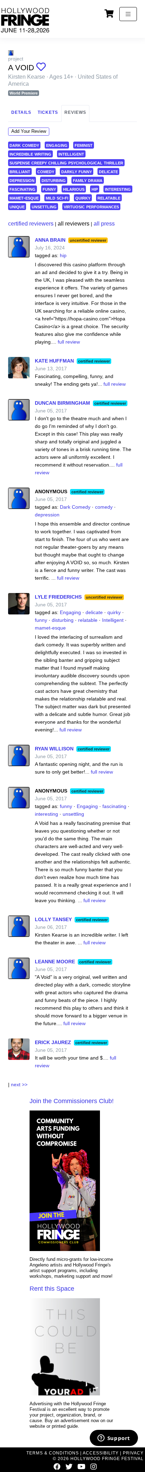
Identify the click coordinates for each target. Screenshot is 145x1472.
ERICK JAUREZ (53, 1042)
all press (104, 224)
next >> (19, 1084)
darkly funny (76, 171)
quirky (82, 198)
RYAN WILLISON (54, 748)
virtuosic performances (91, 206)
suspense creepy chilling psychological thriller (66, 162)
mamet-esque (24, 198)
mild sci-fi (57, 198)
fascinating (23, 189)
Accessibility (101, 1453)
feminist (84, 145)
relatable (108, 198)
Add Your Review (28, 131)
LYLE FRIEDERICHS (58, 597)
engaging (57, 145)
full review (69, 342)
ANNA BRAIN (50, 240)
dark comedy (24, 145)
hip (95, 189)
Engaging (70, 612)
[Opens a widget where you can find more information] (113, 1438)
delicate (108, 171)
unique (17, 206)
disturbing (54, 180)
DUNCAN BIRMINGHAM (62, 403)
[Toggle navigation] (128, 14)
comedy (45, 171)
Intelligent (113, 620)
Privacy (133, 1453)
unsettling (44, 206)
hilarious (73, 189)
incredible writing (30, 154)
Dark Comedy (75, 507)
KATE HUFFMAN (54, 361)
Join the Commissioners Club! (72, 1101)
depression (22, 180)
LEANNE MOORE (55, 961)
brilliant (20, 171)
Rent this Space (52, 1288)
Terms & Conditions (52, 1453)
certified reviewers (30, 224)
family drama (87, 180)
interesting (118, 189)
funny (49, 189)
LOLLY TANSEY (53, 919)
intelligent (71, 154)
